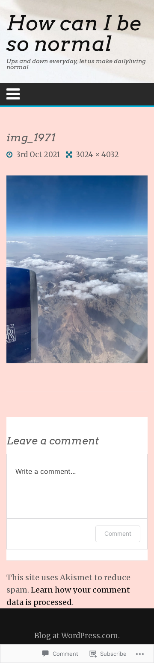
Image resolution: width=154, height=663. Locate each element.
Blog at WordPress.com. (77, 635)
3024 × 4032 (97, 154)
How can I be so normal (73, 33)
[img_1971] (77, 269)
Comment (117, 533)
